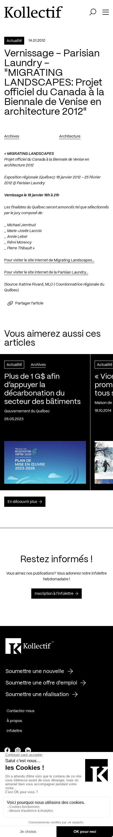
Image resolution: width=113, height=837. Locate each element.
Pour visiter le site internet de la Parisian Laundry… (46, 272)
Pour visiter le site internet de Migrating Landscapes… (49, 260)
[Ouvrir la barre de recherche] (92, 12)
